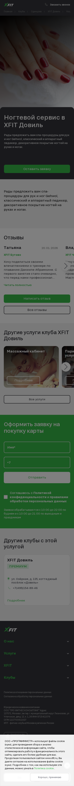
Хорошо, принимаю (49, 777)
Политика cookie (44, 768)
